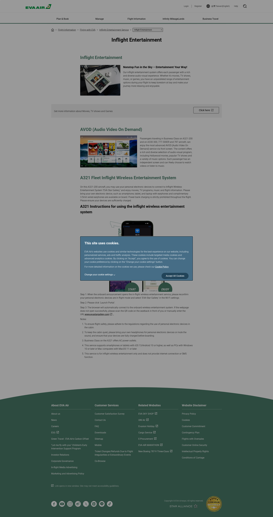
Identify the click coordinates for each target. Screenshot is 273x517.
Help (236, 6)
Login (186, 6)
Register (198, 6)
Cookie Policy (162, 266)
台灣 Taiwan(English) (220, 6)
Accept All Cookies (175, 276)
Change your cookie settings (98, 274)
